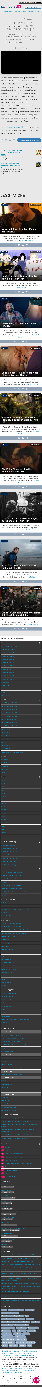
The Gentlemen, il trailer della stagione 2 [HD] (15, 1291)
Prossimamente (7, 1355)
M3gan (16, 1313)
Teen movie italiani (7, 1336)
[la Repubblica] (37, 2)
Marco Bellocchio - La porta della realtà (13, 1068)
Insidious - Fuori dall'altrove (9, 906)
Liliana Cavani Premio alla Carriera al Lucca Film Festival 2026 (20, 1300)
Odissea (7, 1150)
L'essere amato (6, 982)
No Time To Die (6, 1201)
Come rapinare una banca (9, 1110)
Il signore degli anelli (8, 1342)
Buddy (3, 1013)
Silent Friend (5, 1100)
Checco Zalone (6, 1322)
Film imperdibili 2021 (7, 669)
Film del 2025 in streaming (9, 848)
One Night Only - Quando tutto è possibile (14, 892)
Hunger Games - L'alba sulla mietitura (12, 926)
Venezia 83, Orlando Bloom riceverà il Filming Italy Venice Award (20, 1264)
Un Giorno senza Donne (8, 993)
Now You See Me (7, 1313)
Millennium (26, 1334)
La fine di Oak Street (11, 1160)
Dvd (10, 1353)
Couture (3, 895)
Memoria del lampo (7, 1006)
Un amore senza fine (7, 1239)
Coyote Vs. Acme (6, 1084)
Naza (3, 1009)
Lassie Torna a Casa (7, 1185)
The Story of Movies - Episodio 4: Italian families (15, 1138)
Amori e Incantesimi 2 (7, 949)
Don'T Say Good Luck (7, 996)
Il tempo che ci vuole (7, 1217)
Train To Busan (5, 1081)
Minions (4, 1310)
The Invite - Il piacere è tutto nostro (11, 923)
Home (4, 1351)
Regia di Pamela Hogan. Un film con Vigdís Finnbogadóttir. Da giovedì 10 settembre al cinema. (21, 284)
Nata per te (4, 1195)
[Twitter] (19, 47)
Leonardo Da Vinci (7, 1325)
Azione (3, 773)
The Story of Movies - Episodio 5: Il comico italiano (16, 1135)
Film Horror (4, 766)
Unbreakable (31, 1331)
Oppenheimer (17, 1322)
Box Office (27, 1353)
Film (23, 1351)
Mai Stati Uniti (5, 1206)
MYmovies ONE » (6, 12)
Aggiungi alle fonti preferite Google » (27, 12)
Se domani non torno (7, 972)
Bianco (3, 979)
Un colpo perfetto (6, 1233)
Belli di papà (5, 1244)
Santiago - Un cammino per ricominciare (13, 933)
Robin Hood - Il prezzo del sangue (15, 1167)
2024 (15, 646)
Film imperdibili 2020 (7, 672)
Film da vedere (5, 682)
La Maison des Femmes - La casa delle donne (15, 1019)
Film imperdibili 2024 (7, 659)
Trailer (29, 19)
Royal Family (35, 1322)
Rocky (30, 1345)
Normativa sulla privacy (23, 1368)
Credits (4, 1368)
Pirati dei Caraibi (21, 1328)
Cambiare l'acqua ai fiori (8, 966)
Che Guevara (13, 1345)
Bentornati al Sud (6, 959)
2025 (11, 646)
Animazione (5, 769)
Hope (3, 953)
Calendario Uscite (32, 1351)
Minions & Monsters (11, 1170)
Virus (13, 1331)
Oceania (4, 902)
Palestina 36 (5, 946)
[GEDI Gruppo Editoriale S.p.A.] (31, 2)
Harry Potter (17, 1334)
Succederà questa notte (8, 969)
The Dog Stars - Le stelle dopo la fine (12, 879)
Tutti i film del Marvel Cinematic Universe (14, 1339)
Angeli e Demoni (6, 1190)
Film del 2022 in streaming (9, 858)
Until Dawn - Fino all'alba (16, 127)
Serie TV (5, 1353)
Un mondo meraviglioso (8, 1107)
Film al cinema (5, 685)
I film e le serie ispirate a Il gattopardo (13, 1319)
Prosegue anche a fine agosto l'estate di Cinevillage (17, 1261)
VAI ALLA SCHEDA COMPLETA (29, 140)
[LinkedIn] (23, 47)
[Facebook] (15, 47)
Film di (3, 689)
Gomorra (20, 1310)
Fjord (3, 956)
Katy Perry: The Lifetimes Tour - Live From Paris (15, 1091)
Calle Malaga (5, 943)
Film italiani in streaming (8, 861)
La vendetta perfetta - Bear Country (12, 875)
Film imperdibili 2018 (7, 679)
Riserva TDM (18, 1370)
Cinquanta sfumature (8, 1328)
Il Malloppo (4, 1097)
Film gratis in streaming (8, 845)
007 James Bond (33, 1328)
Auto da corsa (6, 1331)
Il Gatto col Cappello (7, 962)
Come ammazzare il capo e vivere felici (13, 1228)
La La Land (8, 1173)
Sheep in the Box (6, 1064)
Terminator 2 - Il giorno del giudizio (12, 888)
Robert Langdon (6, 1334)
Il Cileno (4, 882)
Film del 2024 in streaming (9, 851)
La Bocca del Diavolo (7, 1003)
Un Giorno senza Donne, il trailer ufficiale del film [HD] (17, 1255)
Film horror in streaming (8, 865)
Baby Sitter (26, 1322)
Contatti (10, 1368)
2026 (7, 646)
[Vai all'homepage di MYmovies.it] (10, 8)
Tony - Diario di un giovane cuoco (11, 872)
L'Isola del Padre (6, 999)
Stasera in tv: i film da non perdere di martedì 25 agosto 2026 (19, 1283)
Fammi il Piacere (6, 1104)
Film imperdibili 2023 (7, 662)
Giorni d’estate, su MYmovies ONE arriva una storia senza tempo (20, 1258)
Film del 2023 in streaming (9, 855)
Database (17, 1351)
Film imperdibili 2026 (7, 653)
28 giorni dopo (29, 1310)
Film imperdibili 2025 (7, 656)
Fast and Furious (20, 1336)
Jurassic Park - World (21, 1325)
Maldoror (4, 912)
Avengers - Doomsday (8, 936)
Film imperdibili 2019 (7, 676)
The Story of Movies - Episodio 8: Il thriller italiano (16, 1121)
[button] (36, 1380)
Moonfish (4, 1022)
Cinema (9, 1351)
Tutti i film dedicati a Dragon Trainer (12, 1316)
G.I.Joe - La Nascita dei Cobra (10, 1212)
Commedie (4, 759)
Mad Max (4, 1345)
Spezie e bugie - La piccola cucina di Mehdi (14, 930)
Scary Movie (12, 1310)
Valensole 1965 (6, 916)
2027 (2, 646)
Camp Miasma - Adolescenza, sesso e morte (14, 909)
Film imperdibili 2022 (7, 666)
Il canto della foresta (7, 976)
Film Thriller (5, 763)
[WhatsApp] (26, 47)
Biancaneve (30, 1319)
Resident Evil (5, 939)
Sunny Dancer (5, 1087)
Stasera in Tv (17, 1353)
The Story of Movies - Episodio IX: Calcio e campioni (17, 1118)
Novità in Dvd (5, 695)
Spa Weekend (5, 1016)
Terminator (22, 1345)
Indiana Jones (22, 1331)
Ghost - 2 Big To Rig (7, 1051)
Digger (3, 985)
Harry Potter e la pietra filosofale (11, 885)
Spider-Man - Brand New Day (14, 1154)
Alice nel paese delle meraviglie (25, 1342)
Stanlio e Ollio (5, 1223)
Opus (26, 1316)
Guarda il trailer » (28, 241)
